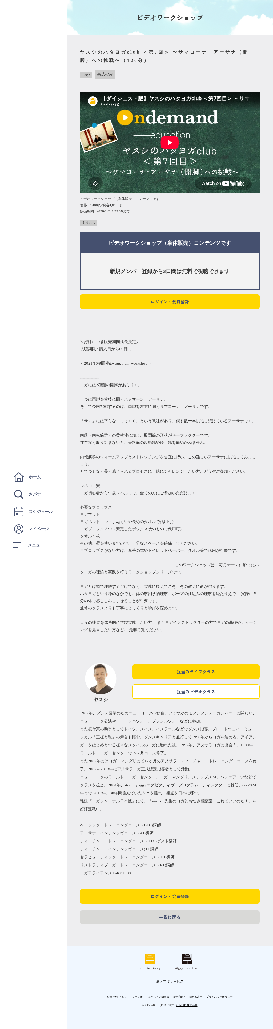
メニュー (36, 545)
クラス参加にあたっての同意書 (150, 996)
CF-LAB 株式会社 (187, 1005)
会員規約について (117, 996)
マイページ (39, 529)
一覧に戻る (169, 917)
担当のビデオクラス (196, 691)
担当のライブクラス (196, 671)
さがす (35, 494)
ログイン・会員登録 (170, 301)
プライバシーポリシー (219, 996)
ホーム (35, 477)
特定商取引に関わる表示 (187, 996)
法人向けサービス (170, 981)
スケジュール (41, 511)
